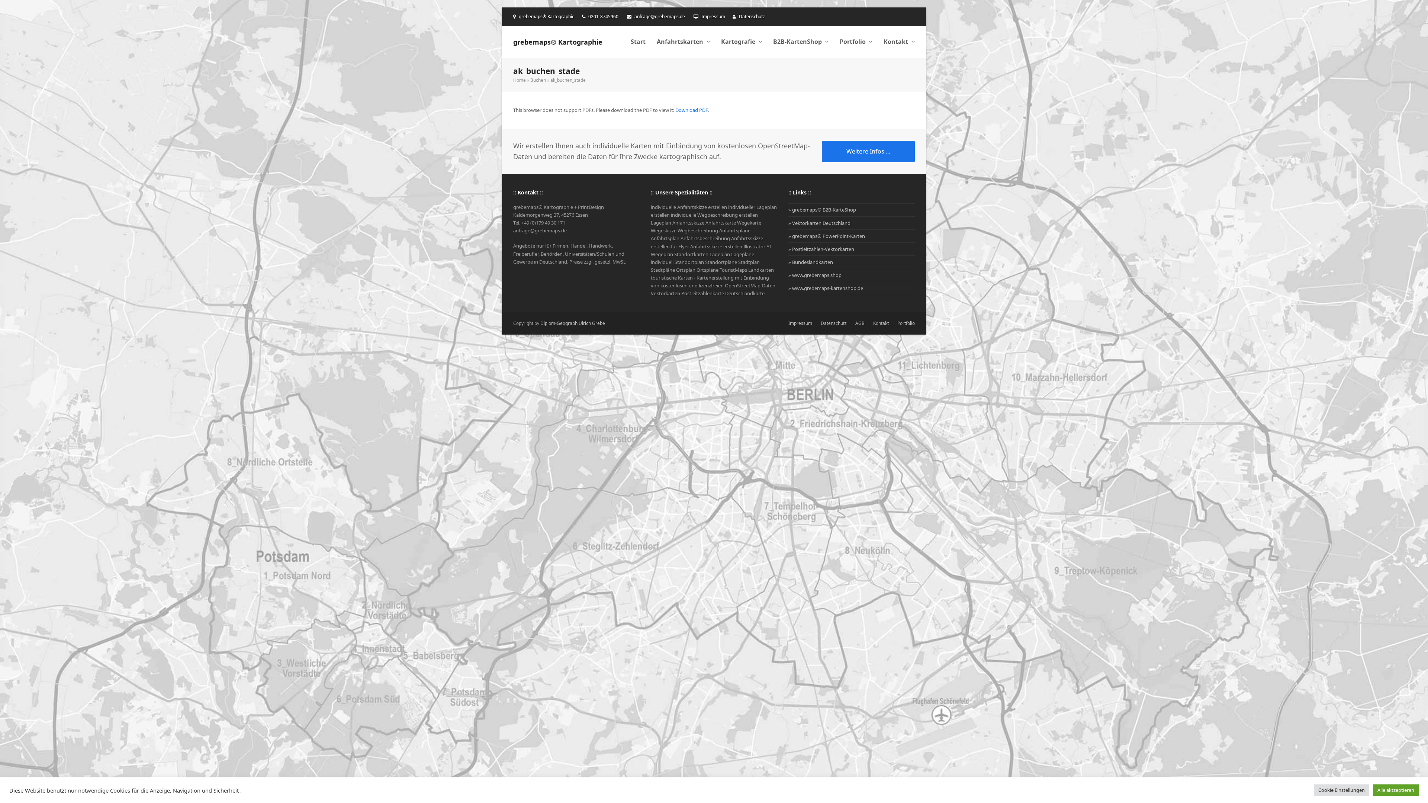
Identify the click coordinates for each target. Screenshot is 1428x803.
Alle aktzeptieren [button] (1395, 790)
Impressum (713, 16)
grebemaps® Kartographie (557, 42)
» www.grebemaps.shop (815, 275)
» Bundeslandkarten (810, 262)
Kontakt (881, 323)
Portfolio (906, 323)
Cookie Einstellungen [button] (1341, 790)
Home (519, 80)
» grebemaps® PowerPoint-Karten (826, 236)
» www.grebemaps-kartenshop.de (825, 288)
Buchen (538, 80)
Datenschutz (752, 16)
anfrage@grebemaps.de (659, 16)
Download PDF (691, 110)
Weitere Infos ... (868, 151)
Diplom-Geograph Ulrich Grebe (572, 323)
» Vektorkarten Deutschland (819, 223)
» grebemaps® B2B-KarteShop (822, 209)
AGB (860, 323)
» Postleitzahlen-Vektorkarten (821, 249)
